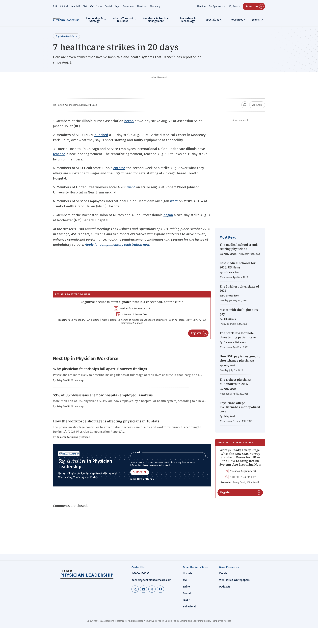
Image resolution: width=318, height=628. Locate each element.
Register (196, 333)
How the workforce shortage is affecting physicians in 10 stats (106, 421)
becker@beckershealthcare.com (151, 580)
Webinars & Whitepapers (234, 580)
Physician (142, 6)
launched (101, 135)
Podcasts (224, 586)
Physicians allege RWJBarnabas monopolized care (240, 407)
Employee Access (222, 621)
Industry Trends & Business (122, 20)
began (129, 121)
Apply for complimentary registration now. (117, 244)
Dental (108, 6)
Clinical (64, 6)
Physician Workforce (66, 36)
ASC (92, 6)
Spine (99, 6)
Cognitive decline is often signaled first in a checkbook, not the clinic (132, 302)
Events (256, 19)
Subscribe (251, 6)
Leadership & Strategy (94, 20)
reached (59, 154)
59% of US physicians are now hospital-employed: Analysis (103, 395)
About (200, 6)
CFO (85, 6)
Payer (117, 6)
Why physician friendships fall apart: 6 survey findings (100, 369)
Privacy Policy (165, 465)
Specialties (212, 19)
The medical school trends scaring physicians (239, 247)
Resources (237, 19)
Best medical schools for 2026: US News (238, 265)
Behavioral (128, 6)
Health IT (75, 6)
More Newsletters (141, 479)
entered (119, 168)
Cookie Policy (172, 621)
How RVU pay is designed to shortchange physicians (240, 358)
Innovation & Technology (188, 20)
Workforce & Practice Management (155, 20)
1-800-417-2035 (140, 573)
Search (236, 6)
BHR (55, 6)
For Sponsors (216, 6)
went (131, 187)
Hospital (188, 573)
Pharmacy (155, 6)
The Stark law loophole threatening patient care (238, 335)
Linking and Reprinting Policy (195, 621)
